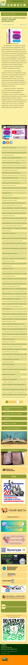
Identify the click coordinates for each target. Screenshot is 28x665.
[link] (14, 14)
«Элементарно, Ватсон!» (8, 361)
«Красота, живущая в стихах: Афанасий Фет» (13, 384)
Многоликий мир (6, 445)
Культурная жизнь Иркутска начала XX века (13, 203)
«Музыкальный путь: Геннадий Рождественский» (14, 251)
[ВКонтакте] (4, 142)
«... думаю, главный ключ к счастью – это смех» (14, 382)
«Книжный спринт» (7, 266)
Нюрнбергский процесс (8, 374)
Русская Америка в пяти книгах (10, 351)
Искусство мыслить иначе (9, 185)
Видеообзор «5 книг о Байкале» (10, 198)
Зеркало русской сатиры (8, 341)
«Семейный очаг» (6, 193)
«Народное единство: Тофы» (9, 200)
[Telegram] (11, 142)
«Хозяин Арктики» (6, 309)
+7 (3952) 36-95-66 (17, 1)
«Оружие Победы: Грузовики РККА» (11, 377)
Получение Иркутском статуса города (12, 346)
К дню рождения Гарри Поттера (10, 162)
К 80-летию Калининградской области (12, 225)
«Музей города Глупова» (8, 339)
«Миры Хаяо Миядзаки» (8, 364)
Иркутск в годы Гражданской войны (11, 157)
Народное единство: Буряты (9, 253)
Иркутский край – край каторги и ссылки (13, 324)
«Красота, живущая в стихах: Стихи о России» (14, 213)
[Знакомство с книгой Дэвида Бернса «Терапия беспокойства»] (14, 36)
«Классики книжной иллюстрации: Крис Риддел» (15, 180)
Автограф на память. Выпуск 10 (10, 170)
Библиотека (13, 517)
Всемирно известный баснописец (11, 172)
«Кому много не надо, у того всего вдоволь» (13, 258)
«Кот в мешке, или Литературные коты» (12, 306)
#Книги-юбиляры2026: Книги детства (12, 205)
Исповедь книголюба (8, 155)
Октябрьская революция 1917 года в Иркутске (14, 165)
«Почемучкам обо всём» (8, 276)
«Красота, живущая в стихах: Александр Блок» (14, 392)
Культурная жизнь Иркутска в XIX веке (12, 240)
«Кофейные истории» (7, 268)
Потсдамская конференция (9, 379)
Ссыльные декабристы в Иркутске (11, 298)
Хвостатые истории (7, 195)
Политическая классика (8, 261)
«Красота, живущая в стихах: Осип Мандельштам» (15, 356)
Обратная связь (5, 653)
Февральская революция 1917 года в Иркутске (14, 175)
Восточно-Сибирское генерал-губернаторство (14, 291)
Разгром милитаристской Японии (11, 371)
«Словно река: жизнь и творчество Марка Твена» (15, 387)
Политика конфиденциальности (9, 651)
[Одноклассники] (7, 142)
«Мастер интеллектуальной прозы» (11, 286)
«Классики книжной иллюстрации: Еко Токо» (13, 397)
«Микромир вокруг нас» (8, 215)
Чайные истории (6, 230)
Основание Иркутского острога (10, 359)
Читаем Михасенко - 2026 (8, 321)
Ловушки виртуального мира (9, 177)
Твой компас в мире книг (8, 233)
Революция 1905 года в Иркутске (11, 183)
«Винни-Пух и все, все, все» (9, 147)
